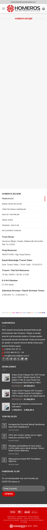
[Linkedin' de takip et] (22, 359)
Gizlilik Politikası (31, 518)
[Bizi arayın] (18, 359)
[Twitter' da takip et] (11, 359)
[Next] (20, 160)
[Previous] (13, 160)
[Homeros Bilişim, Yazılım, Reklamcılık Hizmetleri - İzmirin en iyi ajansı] (23, 8)
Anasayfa (11, 517)
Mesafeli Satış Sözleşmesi (32, 520)
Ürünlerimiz (33, 517)
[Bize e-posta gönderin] (15, 359)
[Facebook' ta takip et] (3, 359)
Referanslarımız (15, 518)
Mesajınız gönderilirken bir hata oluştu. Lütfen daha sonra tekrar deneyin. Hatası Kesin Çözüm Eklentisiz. (26, 448)
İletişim (23, 522)
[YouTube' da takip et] (26, 359)
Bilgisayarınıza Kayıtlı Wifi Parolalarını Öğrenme (24, 460)
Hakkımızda (22, 517)
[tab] (23, 198)
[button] (3, 8)
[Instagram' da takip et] (7, 359)
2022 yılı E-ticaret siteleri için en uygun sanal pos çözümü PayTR (25, 436)
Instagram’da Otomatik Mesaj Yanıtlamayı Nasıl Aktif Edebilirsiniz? (26, 425)
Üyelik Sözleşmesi (11, 520)
